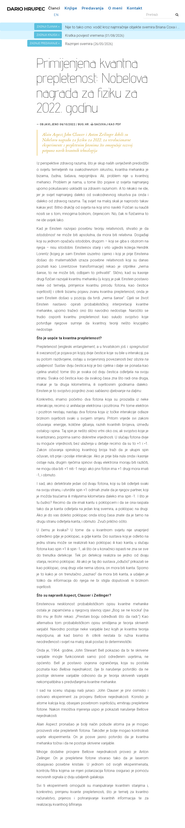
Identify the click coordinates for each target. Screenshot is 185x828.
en (56, 15)
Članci (54, 8)
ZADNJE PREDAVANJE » (44, 43)
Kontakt (134, 8)
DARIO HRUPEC (26, 9)
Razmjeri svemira (78, 44)
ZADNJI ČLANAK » (48, 26)
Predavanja (93, 8)
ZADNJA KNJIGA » (48, 34)
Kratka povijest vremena (94, 35)
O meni (115, 8)
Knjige (71, 8)
